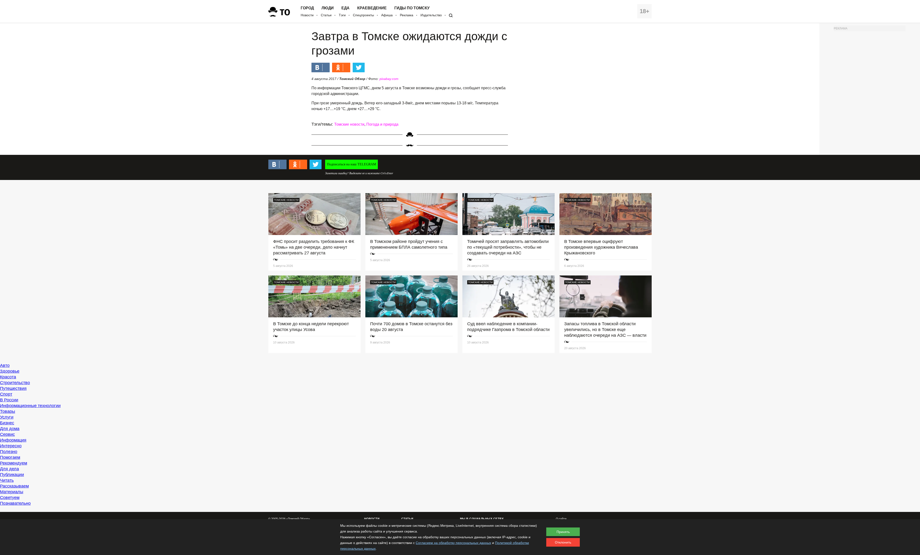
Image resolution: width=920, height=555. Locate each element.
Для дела (9, 468)
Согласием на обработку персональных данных (453, 543)
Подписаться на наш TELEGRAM (351, 164)
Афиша (387, 15)
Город (307, 8)
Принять (563, 532)
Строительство (15, 382)
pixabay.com (389, 79)
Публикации (12, 474)
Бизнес (7, 422)
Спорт (6, 394)
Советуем (9, 497)
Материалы (11, 491)
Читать (7, 480)
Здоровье (9, 371)
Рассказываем (14, 486)
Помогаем (10, 457)
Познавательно (15, 503)
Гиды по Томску (412, 8)
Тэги (342, 15)
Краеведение (372, 8)
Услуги (6, 417)
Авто (5, 365)
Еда (345, 8)
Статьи (326, 15)
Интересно (11, 445)
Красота (8, 377)
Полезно (8, 451)
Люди (328, 8)
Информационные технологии (30, 405)
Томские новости (349, 124)
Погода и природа (382, 124)
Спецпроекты (363, 15)
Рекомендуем (13, 463)
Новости (307, 15)
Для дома (9, 428)
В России (9, 400)
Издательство (431, 15)
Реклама (406, 15)
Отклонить (563, 542)
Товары (7, 411)
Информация (13, 440)
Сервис (7, 434)
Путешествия (13, 388)
